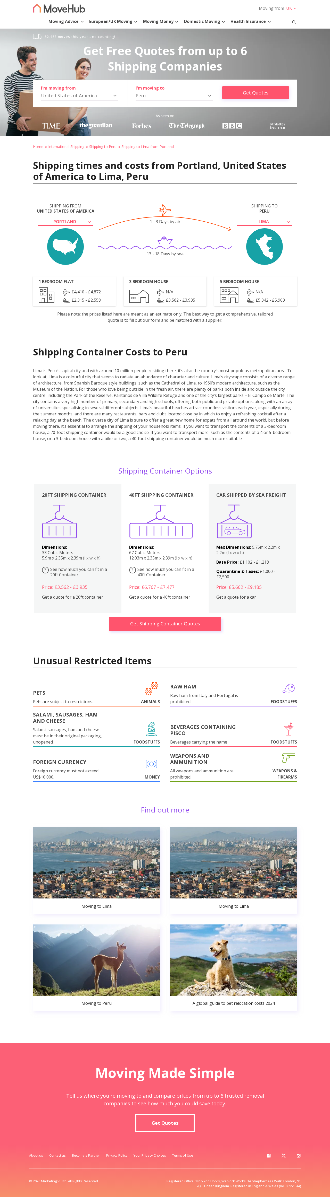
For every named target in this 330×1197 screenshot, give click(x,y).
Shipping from (65, 208)
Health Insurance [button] (248, 21)
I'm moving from (58, 88)
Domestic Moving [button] (202, 21)
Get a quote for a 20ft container (72, 597)
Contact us (57, 1155)
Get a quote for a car (236, 597)
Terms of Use (182, 1155)
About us (36, 1155)
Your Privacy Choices (150, 1155)
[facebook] (268, 1156)
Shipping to (264, 208)
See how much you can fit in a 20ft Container (75, 572)
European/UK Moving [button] (111, 21)
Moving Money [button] (158, 21)
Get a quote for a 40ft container (159, 597)
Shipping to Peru (103, 146)
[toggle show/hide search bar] (290, 21)
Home (38, 146)
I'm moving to (150, 88)
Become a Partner (86, 1155)
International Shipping (66, 146)
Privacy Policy (116, 1155)
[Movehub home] (59, 8)
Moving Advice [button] (63, 21)
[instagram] (298, 1156)
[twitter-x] (283, 1156)
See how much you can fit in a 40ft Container (162, 572)
